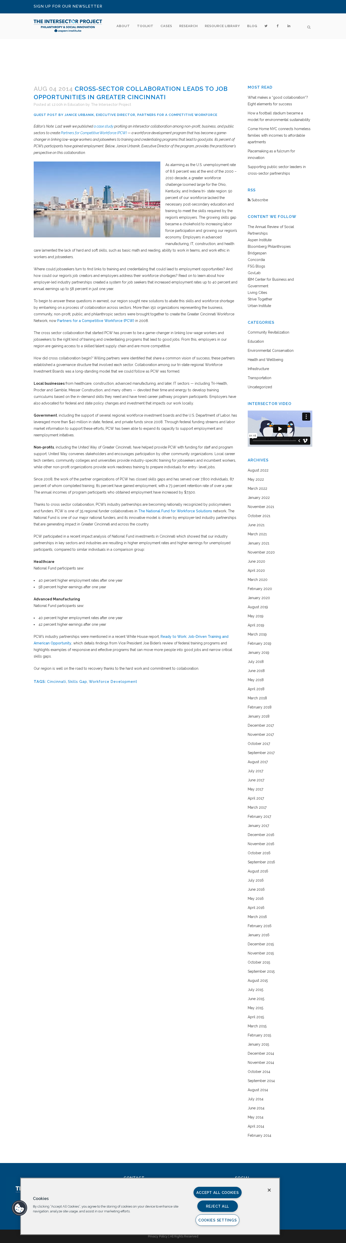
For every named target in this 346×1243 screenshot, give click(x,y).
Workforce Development (113, 682)
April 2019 (256, 625)
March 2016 (257, 917)
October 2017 (259, 744)
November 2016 (261, 844)
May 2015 (255, 1008)
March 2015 (257, 1026)
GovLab (254, 273)
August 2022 (258, 470)
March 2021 (257, 534)
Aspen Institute (260, 240)
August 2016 (258, 871)
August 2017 (258, 762)
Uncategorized (260, 387)
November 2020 (261, 552)
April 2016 (256, 908)
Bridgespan (257, 253)
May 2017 (255, 789)
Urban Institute (259, 306)
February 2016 (260, 926)
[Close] (269, 1190)
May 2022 (256, 479)
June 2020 (256, 561)
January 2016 (259, 935)
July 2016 (256, 880)
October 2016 (259, 853)
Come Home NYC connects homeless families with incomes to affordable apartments (279, 135)
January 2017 (258, 826)
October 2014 (259, 1072)
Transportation (259, 378)
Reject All (217, 1206)
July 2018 (256, 662)
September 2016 (261, 862)
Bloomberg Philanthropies (269, 246)
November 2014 (261, 1063)
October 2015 (259, 962)
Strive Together (260, 299)
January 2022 (259, 498)
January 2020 (259, 598)
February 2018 (260, 707)
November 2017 (261, 734)
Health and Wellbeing (265, 360)
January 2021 (258, 543)
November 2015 (261, 953)
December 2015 (261, 944)
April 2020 (256, 570)
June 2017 (256, 780)
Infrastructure (258, 369)
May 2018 (256, 680)
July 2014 (255, 1099)
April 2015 (256, 1017)
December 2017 (261, 725)
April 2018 (256, 689)
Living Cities (257, 293)
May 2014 (255, 1117)
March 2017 (257, 807)
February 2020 (260, 589)
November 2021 (261, 507)
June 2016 (256, 889)
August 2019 (258, 607)
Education (76, 105)
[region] (150, 1206)
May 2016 (256, 898)
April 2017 (256, 798)
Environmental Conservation (271, 351)
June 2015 (256, 999)
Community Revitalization (268, 332)
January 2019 (258, 652)
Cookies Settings (217, 1220)
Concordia (256, 260)
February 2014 (259, 1135)
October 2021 (259, 516)
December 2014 (261, 1053)
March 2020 (257, 580)
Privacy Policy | (159, 1236)
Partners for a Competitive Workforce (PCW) (95, 321)
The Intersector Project (111, 105)
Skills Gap (77, 682)
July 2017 (255, 771)
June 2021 (256, 525)
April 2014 (256, 1126)
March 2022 (257, 488)
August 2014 (258, 1090)
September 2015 (261, 971)
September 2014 (261, 1081)
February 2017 (259, 816)
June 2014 (256, 1108)
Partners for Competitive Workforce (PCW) (94, 133)
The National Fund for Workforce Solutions (174, 511)
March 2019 (257, 634)
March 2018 (257, 698)
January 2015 (258, 1044)
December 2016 (261, 835)
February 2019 (259, 643)
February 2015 (259, 1035)
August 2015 (258, 981)
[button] (19, 1208)
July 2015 (255, 990)
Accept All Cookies (217, 1192)
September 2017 (261, 753)
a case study (103, 126)
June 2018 (256, 671)
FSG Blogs (256, 266)
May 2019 (255, 616)
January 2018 (259, 716)
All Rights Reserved (184, 1236)
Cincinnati (56, 682)
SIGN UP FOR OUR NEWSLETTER (68, 6)
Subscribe (259, 200)
